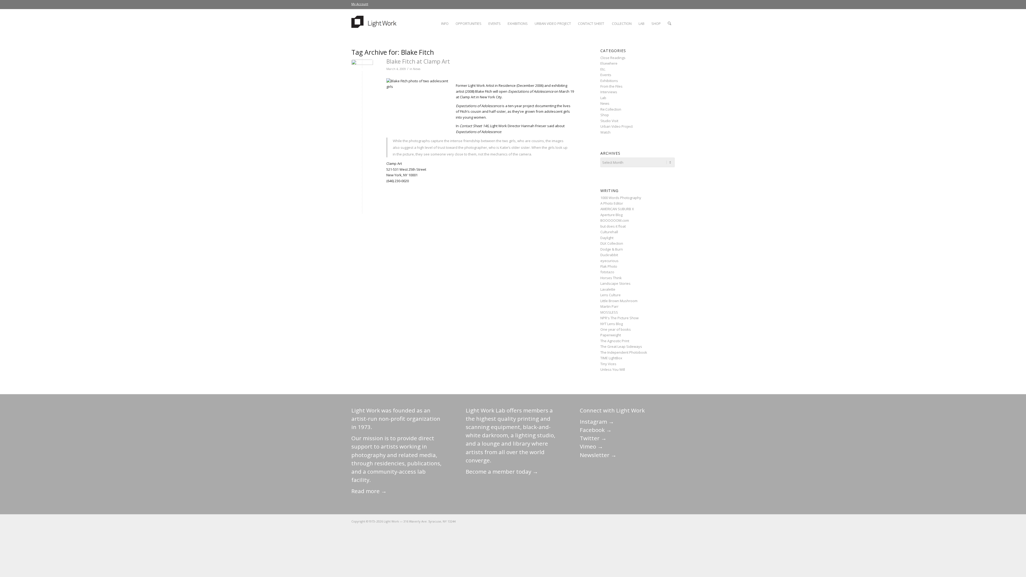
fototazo (607, 272)
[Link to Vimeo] (655, 521)
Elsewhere (608, 63)
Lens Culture (610, 295)
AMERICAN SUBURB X (617, 208)
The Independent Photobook (623, 352)
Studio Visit (609, 120)
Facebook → (596, 430)
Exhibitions (609, 80)
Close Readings (612, 57)
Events (605, 74)
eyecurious (609, 260)
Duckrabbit (609, 254)
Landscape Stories (615, 283)
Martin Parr (609, 306)
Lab (603, 97)
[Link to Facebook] (639, 521)
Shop (604, 114)
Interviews (608, 91)
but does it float (613, 226)
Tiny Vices (608, 363)
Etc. (603, 69)
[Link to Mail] (623, 521)
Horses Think (611, 277)
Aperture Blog (611, 214)
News (416, 69)
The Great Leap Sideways (621, 346)
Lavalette (607, 289)
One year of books (615, 329)
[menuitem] (359, 4)
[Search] (669, 23)
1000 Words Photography (620, 197)
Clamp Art (394, 163)
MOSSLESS (609, 312)
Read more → (369, 491)
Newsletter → (598, 455)
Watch (605, 132)
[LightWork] (374, 23)
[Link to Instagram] (647, 521)
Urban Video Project (616, 126)
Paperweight (610, 335)
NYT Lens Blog (611, 323)
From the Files (611, 86)
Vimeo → (591, 446)
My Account (359, 4)
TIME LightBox (611, 358)
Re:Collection (610, 109)
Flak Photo (608, 266)
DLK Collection (611, 243)
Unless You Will (612, 369)
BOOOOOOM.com (614, 220)
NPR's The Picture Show (619, 317)
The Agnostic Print (614, 340)
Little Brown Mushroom (619, 300)
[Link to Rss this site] (671, 521)
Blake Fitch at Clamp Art (418, 61)
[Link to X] (631, 521)
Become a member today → (502, 471)
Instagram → (597, 421)
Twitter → (593, 438)
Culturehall (609, 231)
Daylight (606, 237)
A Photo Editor (611, 203)
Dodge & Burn (611, 249)
